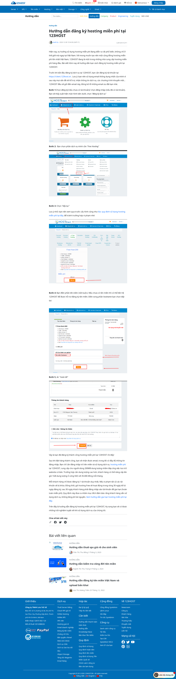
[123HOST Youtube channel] (133, 642)
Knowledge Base (85, 632)
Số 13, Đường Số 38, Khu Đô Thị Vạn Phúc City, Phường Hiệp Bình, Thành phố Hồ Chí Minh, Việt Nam (39, 614)
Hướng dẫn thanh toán (88, 622)
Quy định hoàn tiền (86, 650)
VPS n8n (60, 621)
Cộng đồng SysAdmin (108, 607)
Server (14, 9)
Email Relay (62, 661)
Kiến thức (104, 3)
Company (104, 16)
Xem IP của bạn (106, 645)
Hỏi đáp (103, 614)
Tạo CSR (103, 638)
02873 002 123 (40, 621)
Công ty (125, 611)
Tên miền (35, 9)
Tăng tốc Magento (64, 657)
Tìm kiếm (78, 3)
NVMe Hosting (63, 614)
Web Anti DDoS (63, 641)
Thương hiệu (127, 621)
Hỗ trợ (129, 3)
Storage (71, 9)
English (91, 676)
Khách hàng (126, 614)
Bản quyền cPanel (64, 637)
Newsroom (126, 607)
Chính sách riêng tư (87, 663)
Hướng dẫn (32, 16)
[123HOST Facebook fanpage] (124, 642)
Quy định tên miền (86, 653)
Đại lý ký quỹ (84, 607)
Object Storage (63, 654)
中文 (101, 676)
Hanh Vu (55, 42)
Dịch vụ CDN (62, 644)
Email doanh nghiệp (65, 627)
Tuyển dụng (135, 16)
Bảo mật (59, 9)
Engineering (123, 16)
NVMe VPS (61, 617)
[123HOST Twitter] (128, 642)
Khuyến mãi (126, 624)
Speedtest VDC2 (106, 642)
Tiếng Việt (80, 676)
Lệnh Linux (104, 611)
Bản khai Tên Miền (86, 635)
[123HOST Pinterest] (123, 646)
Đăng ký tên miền (64, 631)
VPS (23, 9)
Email (97, 9)
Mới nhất (145, 16)
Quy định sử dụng (86, 646)
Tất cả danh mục (158, 9)
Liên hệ (124, 631)
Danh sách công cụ (107, 628)
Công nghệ (85, 9)
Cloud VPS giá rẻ (64, 611)
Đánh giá (117, 3)
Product (113, 16)
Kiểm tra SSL (105, 635)
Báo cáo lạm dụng (86, 666)
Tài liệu (103, 632)
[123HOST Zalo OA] (128, 646)
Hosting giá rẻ (63, 624)
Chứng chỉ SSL (63, 634)
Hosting (47, 9)
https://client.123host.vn (60, 76)
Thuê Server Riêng (64, 607)
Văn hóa (125, 617)
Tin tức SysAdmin (107, 617)
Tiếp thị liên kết (85, 611)
